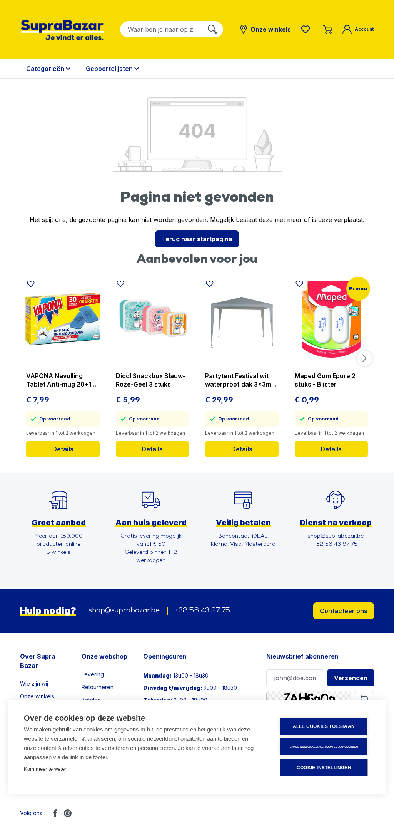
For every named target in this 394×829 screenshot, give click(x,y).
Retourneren (98, 687)
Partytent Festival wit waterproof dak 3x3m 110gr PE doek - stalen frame (238, 380)
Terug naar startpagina (197, 239)
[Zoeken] (212, 29)
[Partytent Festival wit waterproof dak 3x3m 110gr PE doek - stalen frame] (242, 319)
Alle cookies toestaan (324, 726)
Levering (93, 674)
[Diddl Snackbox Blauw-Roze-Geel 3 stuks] (152, 319)
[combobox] (161, 29)
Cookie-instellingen (324, 767)
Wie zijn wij (34, 683)
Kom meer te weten (45, 769)
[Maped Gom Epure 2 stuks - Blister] (331, 319)
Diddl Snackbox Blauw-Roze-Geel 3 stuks (150, 380)
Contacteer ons (343, 611)
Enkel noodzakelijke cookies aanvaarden (324, 746)
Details (62, 449)
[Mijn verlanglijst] (307, 29)
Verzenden (350, 678)
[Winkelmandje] (327, 29)
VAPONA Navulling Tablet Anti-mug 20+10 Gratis (60, 380)
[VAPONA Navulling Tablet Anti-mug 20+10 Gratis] (63, 319)
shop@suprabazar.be (124, 610)
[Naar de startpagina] (62, 29)
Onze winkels (37, 696)
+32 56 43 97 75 (202, 610)
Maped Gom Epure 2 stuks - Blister (325, 380)
